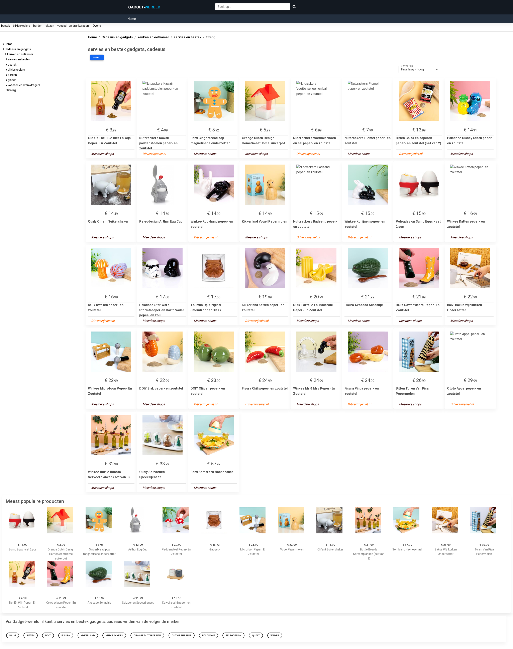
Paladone (208, 635)
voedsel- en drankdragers (73, 25)
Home (131, 19)
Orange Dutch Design (147, 635)
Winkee (275, 635)
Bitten (30, 635)
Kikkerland (88, 635)
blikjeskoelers (21, 25)
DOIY (48, 635)
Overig (97, 25)
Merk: (96, 57)
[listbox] (419, 69)
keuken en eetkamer (20, 54)
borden (37, 25)
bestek (5, 25)
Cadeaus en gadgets (18, 49)
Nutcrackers (114, 635)
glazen (49, 25)
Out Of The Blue (181, 635)
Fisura (66, 635)
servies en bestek (19, 59)
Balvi (12, 635)
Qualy (256, 635)
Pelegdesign (233, 635)
